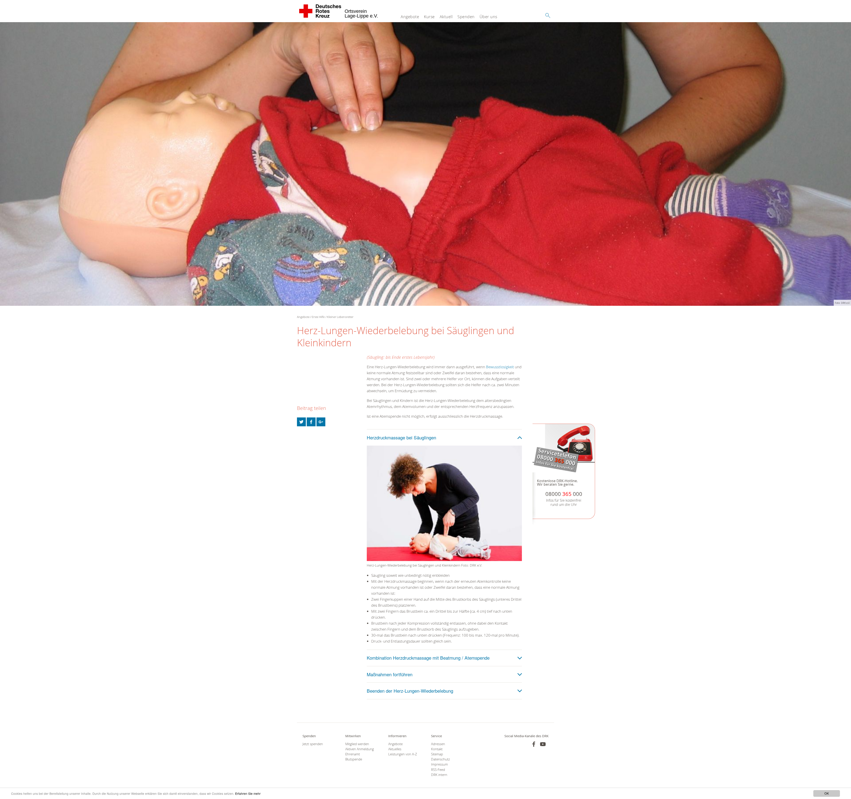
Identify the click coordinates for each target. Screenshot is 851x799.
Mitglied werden (357, 744)
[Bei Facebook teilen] (311, 421)
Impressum (439, 764)
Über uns (488, 16)
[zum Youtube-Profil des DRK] (543, 744)
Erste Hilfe (318, 317)
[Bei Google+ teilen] (320, 421)
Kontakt (437, 749)
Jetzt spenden (313, 744)
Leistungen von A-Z (402, 754)
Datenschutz (440, 759)
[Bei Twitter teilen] (301, 421)
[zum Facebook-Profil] (534, 744)
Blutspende (353, 759)
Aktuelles (394, 749)
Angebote (410, 16)
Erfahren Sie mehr (248, 793)
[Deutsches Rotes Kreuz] (320, 11)
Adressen (438, 744)
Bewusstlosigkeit (500, 366)
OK (826, 793)
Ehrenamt (352, 754)
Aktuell (446, 16)
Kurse (429, 16)
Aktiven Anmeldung (359, 749)
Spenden (466, 16)
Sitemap (437, 754)
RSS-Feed (438, 770)
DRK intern (439, 775)
